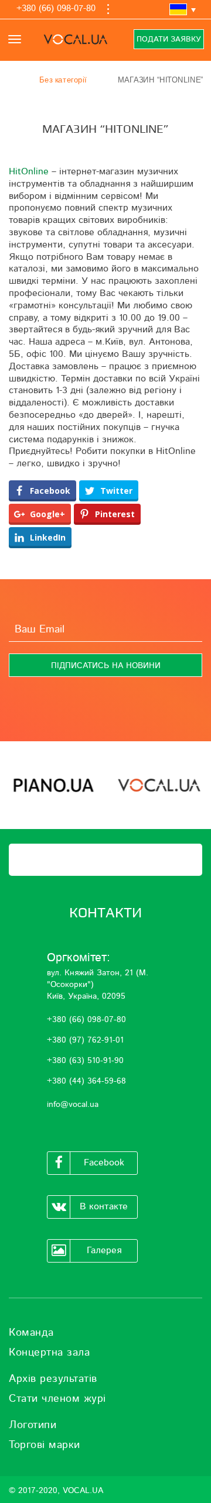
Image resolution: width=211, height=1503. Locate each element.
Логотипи (32, 1425)
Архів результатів (53, 1379)
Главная (14, 80)
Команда (31, 1332)
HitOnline (29, 171)
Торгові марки (44, 1445)
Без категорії (62, 79)
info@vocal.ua (72, 1104)
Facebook (104, 1162)
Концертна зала (49, 1352)
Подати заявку (169, 39)
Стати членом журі (57, 1399)
